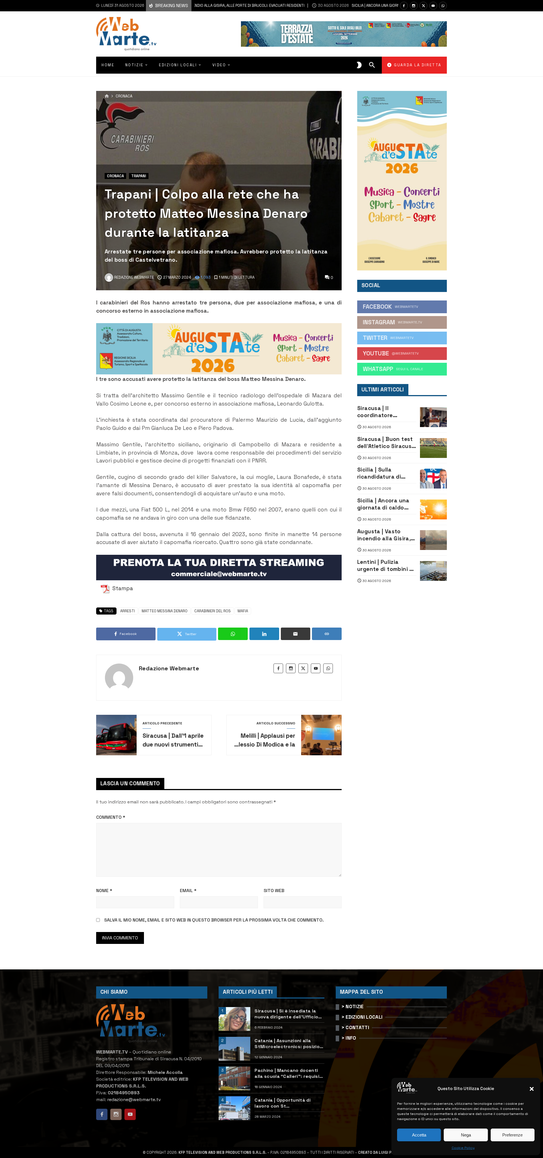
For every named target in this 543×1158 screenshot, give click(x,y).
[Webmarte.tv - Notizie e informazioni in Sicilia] (126, 34)
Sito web (274, 890)
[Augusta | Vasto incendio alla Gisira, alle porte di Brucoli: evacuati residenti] (433, 540)
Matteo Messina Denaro (165, 611)
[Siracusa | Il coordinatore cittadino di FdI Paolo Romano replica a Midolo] (433, 417)
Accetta (419, 1135)
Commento (110, 817)
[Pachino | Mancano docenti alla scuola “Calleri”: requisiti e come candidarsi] (234, 1078)
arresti (127, 611)
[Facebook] (404, 6)
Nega (466, 1135)
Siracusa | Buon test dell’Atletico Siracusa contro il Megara (386, 443)
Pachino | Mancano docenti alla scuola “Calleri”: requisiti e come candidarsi (289, 1073)
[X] (423, 6)
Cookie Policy (463, 1148)
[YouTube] (433, 6)
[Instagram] (414, 6)
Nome (104, 890)
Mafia (243, 611)
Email (188, 890)
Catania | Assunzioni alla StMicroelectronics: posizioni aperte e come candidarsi (289, 1044)
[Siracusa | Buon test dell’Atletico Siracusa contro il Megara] (433, 448)
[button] (532, 1089)
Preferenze (512, 1135)
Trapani (138, 176)
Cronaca (124, 96)
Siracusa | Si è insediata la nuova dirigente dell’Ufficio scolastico (286, 1014)
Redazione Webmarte (169, 668)
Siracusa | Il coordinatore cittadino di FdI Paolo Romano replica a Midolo (386, 412)
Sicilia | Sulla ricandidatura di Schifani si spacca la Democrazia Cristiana (386, 473)
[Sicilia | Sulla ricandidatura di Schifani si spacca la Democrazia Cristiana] (433, 479)
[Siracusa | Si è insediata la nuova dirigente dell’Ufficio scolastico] (234, 1019)
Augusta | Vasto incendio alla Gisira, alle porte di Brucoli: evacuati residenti (384, 535)
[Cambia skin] (359, 65)
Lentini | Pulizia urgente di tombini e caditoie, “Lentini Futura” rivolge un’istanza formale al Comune (386, 565)
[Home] (107, 96)
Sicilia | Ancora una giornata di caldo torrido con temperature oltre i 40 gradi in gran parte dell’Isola (383, 504)
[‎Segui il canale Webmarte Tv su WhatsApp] (443, 6)
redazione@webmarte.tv (134, 1099)
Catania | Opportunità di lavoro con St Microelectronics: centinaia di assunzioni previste (287, 1103)
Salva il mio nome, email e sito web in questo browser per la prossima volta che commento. (214, 920)
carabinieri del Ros (212, 611)
